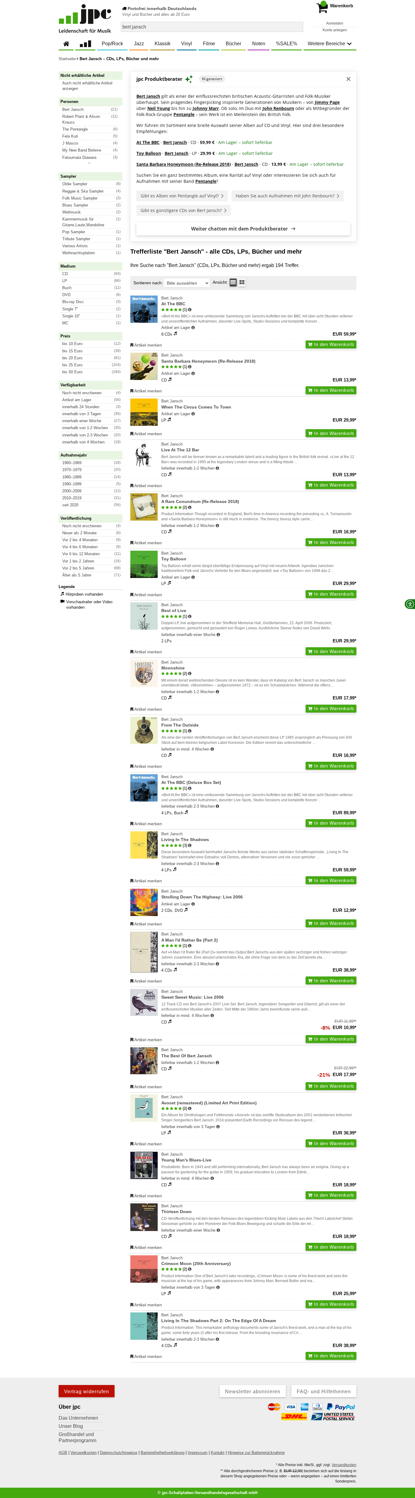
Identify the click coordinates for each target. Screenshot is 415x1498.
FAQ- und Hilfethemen (324, 1391)
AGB (63, 1452)
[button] (93, 86)
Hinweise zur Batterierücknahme (256, 1452)
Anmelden (334, 23)
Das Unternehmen (78, 1418)
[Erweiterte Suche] (298, 27)
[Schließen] (348, 79)
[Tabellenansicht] (233, 282)
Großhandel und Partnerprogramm (77, 1437)
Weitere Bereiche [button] (326, 43)
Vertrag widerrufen (86, 1391)
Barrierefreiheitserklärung (162, 1452)
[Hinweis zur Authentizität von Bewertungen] (189, 310)
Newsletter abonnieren (252, 1391)
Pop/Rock (112, 43)
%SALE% (286, 43)
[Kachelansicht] (241, 282)
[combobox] (212, 27)
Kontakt (218, 1452)
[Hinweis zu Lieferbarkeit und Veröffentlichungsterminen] (193, 327)
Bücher (233, 43)
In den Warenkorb (333, 344)
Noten (258, 43)
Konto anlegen (335, 30)
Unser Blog (71, 1426)
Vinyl (186, 43)
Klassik (162, 43)
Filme (209, 43)
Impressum (198, 1452)
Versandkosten (83, 1452)
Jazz (139, 43)
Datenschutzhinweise (118, 1452)
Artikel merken (147, 345)
